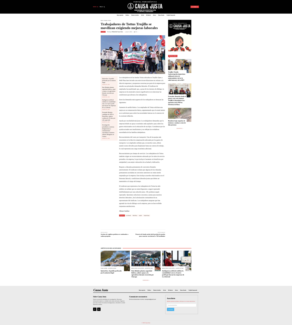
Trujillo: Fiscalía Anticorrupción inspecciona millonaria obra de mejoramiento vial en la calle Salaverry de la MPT (176, 76)
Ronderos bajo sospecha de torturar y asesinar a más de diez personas (177, 123)
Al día (109, 20)
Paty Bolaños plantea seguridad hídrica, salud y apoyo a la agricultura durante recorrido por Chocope (108, 91)
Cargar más (179, 128)
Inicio (102, 20)
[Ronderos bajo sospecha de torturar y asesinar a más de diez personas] (179, 115)
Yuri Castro (104, 268)
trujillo (140, 215)
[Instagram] (99, 309)
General (105, 20)
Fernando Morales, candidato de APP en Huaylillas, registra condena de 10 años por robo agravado (108, 116)
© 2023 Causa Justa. (146, 322)
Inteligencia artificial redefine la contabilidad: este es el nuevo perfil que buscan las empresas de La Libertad (109, 103)
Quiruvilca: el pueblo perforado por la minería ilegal (109, 80)
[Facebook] (94, 309)
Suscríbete (171, 298)
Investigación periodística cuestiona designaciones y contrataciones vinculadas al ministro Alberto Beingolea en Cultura (108, 130)
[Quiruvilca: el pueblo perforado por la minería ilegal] (115, 261)
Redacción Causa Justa (117, 31)
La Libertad (128, 215)
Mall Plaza (135, 215)
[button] (102, 6)
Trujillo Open (146, 215)
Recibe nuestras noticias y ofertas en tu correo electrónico (181, 301)
